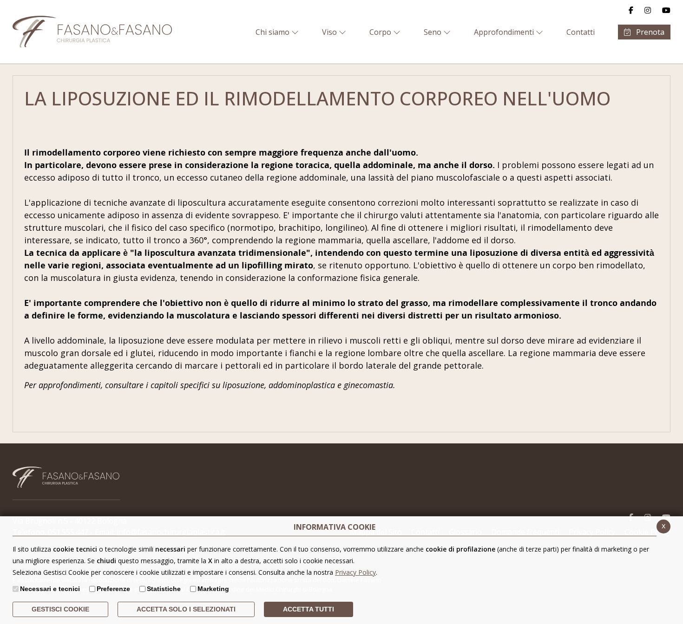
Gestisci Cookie (60, 609)
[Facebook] (631, 10)
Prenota (649, 32)
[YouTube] (666, 10)
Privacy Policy (355, 572)
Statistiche (164, 588)
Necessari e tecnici (50, 588)
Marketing (213, 588)
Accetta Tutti (308, 609)
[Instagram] (647, 10)
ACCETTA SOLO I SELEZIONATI (186, 609)
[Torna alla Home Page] (93, 32)
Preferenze (113, 588)
